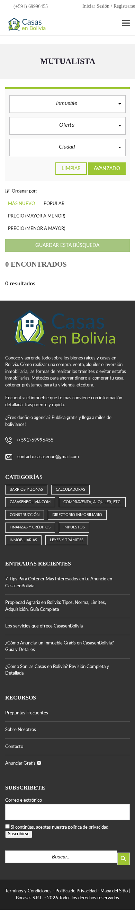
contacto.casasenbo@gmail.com (48, 457)
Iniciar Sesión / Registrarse (108, 6)
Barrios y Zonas (26, 489)
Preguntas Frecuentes (26, 713)
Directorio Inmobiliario (77, 515)
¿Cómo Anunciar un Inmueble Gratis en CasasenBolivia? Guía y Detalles (59, 646)
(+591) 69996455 (30, 6)
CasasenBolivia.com (30, 502)
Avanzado (107, 168)
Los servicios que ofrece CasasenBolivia (44, 626)
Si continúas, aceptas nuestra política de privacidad (59, 827)
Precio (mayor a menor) (36, 216)
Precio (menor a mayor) (36, 228)
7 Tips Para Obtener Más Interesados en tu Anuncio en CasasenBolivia (58, 582)
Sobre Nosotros (20, 730)
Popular (54, 204)
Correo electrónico (23, 800)
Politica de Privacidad (76, 891)
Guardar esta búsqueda (67, 245)
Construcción (24, 515)
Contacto (14, 747)
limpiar (71, 168)
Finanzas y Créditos (30, 527)
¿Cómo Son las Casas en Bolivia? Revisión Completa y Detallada (57, 670)
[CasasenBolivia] (25, 24)
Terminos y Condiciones (28, 891)
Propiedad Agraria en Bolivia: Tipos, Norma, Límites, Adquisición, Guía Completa (55, 606)
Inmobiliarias (23, 540)
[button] (67, 104)
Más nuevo (21, 204)
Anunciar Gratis (21, 763)
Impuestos (74, 527)
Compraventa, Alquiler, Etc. (92, 502)
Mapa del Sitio (114, 891)
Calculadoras (70, 489)
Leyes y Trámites (66, 540)
